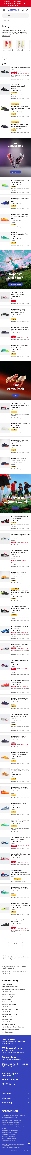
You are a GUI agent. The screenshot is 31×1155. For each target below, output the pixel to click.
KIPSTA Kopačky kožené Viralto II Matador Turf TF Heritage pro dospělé (19, 310)
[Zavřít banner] (28, 3)
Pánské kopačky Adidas (9, 997)
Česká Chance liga (7, 1032)
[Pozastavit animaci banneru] (25, 3)
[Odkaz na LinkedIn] (14, 1084)
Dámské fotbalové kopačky (10, 1029)
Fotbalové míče (6, 1012)
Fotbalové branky (7, 1007)
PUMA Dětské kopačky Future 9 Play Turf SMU (20, 181)
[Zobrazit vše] (2, 20)
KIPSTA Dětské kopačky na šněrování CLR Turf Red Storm (20, 904)
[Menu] (4, 10)
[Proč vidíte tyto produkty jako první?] (2, 64)
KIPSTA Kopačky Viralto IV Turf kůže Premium (20, 424)
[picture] (5, 71)
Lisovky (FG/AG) (8, 50)
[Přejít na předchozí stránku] (10, 944)
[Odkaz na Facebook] (3, 1084)
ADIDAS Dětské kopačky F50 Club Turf (20, 661)
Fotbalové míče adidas (9, 1004)
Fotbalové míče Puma (8, 994)
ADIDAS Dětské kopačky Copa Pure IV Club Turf (20, 535)
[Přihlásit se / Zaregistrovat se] (23, 10)
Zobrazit (15, 508)
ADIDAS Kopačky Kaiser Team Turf (20, 68)
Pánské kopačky (7, 984)
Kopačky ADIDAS (15, 172)
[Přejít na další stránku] (21, 944)
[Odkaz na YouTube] (7, 1084)
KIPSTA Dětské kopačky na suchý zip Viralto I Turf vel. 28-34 (20, 329)
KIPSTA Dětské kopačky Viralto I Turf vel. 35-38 (18, 459)
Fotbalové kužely (7, 999)
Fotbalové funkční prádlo (9, 1014)
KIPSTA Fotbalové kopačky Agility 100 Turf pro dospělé (19, 125)
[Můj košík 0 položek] (27, 10)
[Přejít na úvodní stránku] (13, 10)
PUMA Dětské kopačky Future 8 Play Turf (20, 920)
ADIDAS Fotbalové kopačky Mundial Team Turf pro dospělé (19, 86)
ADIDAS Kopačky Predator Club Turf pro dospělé (19, 293)
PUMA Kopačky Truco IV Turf (20, 644)
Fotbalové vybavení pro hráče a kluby (13, 1027)
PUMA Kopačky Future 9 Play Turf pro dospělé (20, 681)
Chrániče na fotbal (7, 1002)
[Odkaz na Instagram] (10, 1084)
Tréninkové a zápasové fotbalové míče (13, 989)
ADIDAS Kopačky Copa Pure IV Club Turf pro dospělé (20, 838)
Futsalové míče (6, 1022)
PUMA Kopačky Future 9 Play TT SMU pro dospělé (20, 820)
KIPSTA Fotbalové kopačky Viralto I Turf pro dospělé (19, 699)
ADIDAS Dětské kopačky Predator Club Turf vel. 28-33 (20, 404)
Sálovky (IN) (20, 50)
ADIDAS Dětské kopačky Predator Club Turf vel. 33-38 (20, 607)
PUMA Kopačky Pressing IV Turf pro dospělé (19, 517)
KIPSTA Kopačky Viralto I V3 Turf (20, 804)
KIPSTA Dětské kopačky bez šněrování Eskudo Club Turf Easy (20, 199)
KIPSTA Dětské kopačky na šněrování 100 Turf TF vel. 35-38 (20, 592)
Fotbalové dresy (7, 1019)
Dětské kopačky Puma (9, 1024)
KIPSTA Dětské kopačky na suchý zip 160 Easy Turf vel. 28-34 (19, 216)
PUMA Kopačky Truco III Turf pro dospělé (20, 627)
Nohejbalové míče (7, 1017)
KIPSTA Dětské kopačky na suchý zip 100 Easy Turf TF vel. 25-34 (20, 108)
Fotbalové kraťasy (7, 991)
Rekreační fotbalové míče (10, 986)
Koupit (15, 395)
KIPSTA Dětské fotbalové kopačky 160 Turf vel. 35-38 (19, 788)
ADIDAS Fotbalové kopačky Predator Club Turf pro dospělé (19, 552)
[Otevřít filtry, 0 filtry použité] (4, 59)
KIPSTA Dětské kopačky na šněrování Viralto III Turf (19, 346)
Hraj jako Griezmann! (15, 284)
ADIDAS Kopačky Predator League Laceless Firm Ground (20, 873)
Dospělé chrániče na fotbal (10, 1009)
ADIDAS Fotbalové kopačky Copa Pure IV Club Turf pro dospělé (19, 716)
